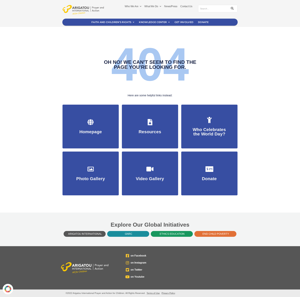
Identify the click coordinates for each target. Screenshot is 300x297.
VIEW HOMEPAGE (90, 130)
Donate (203, 22)
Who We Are (131, 6)
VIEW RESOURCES (150, 130)
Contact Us (186, 6)
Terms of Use (153, 293)
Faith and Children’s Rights (111, 22)
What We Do (151, 6)
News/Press (170, 6)
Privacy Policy (168, 293)
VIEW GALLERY (90, 177)
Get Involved (184, 22)
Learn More (209, 132)
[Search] (231, 8)
